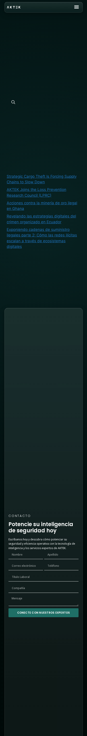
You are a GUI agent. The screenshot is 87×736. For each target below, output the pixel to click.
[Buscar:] (40, 92)
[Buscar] (13, 102)
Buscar (13, 128)
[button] (76, 7)
